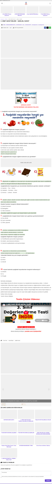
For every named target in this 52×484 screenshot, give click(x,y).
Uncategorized (34, 24)
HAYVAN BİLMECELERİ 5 (9, 419)
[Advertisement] (26, 74)
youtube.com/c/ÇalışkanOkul (33, 331)
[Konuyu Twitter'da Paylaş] (48, 28)
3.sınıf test (5, 340)
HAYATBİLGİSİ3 (19, 24)
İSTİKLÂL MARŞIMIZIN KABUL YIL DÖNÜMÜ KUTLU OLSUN (19, 401)
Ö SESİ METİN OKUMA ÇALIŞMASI (8, 432)
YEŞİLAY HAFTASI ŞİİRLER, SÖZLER (43, 419)
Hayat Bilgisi (11, 340)
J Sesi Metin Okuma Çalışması (6, 15)
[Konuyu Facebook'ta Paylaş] (45, 28)
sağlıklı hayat (17, 340)
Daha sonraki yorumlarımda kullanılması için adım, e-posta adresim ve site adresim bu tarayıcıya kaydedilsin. (23, 476)
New (23, 24)
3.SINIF (6, 19)
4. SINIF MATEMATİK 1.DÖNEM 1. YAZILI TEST (9, 459)
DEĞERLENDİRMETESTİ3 (10, 24)
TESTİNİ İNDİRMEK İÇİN (26, 107)
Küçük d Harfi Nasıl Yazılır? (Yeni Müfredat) (9, 446)
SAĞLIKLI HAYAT (26, 105)
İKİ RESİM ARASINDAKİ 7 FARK (26, 445)
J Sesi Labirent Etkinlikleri (32, 14)
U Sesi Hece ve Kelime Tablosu (43, 445)
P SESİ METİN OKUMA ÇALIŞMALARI (26, 432)
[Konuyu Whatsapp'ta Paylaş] (50, 28)
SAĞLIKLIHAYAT (28, 24)
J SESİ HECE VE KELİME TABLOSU (19, 15)
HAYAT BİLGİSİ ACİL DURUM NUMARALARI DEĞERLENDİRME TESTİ (43, 434)
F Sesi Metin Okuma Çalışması (45, 15)
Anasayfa (2, 19)
